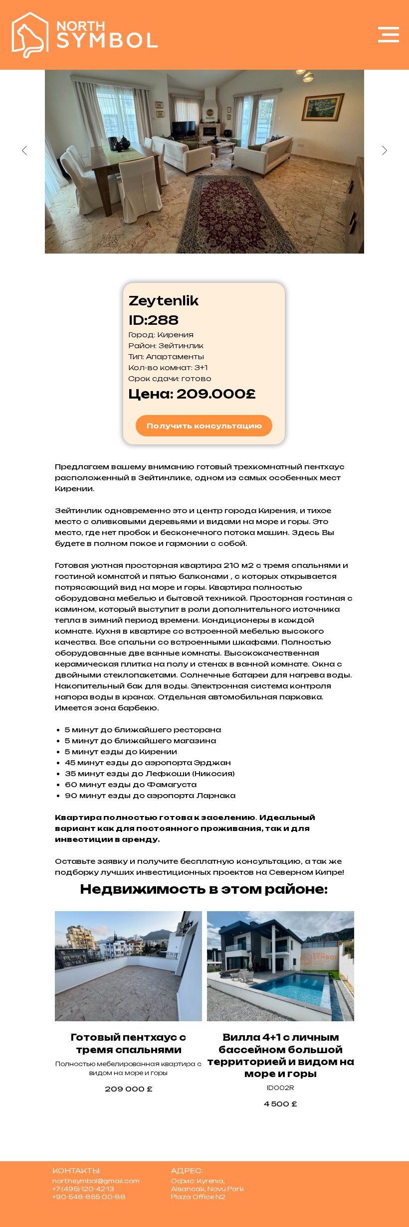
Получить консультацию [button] (204, 425)
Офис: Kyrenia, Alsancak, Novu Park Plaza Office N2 (207, 1189)
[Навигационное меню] (388, 35)
